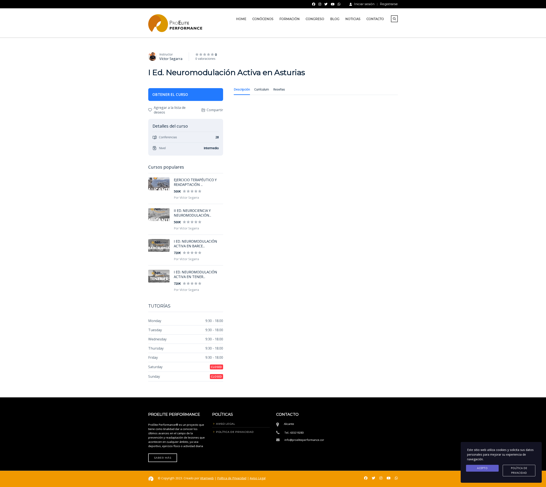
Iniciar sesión (364, 4)
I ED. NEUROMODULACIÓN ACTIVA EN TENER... (195, 274)
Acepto (482, 468)
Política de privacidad (519, 470)
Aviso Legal (258, 478)
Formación (289, 19)
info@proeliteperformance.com (305, 440)
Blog (334, 19)
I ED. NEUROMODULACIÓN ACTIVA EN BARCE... (195, 243)
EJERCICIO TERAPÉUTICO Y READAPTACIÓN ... (195, 182)
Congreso (315, 19)
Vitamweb (207, 478)
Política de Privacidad (231, 478)
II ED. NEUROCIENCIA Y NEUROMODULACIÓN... (192, 213)
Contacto (375, 19)
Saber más (162, 457)
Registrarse (389, 4)
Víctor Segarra (170, 58)
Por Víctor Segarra (186, 197)
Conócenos (262, 19)
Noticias (352, 19)
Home (241, 19)
